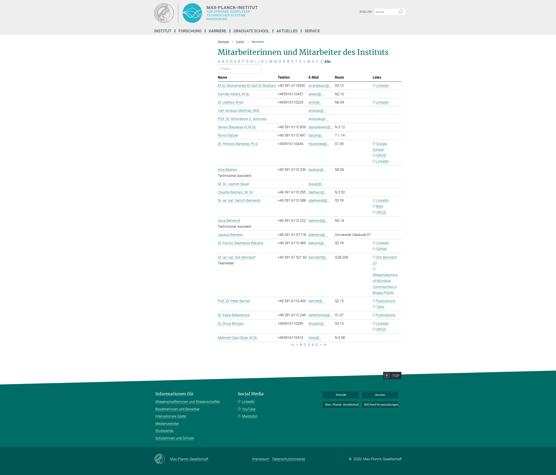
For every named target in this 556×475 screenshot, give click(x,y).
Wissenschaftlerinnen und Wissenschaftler (187, 402)
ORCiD (381, 212)
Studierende (164, 431)
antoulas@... (318, 119)
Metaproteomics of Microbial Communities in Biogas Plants (385, 284)
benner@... (317, 301)
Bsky (380, 206)
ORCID (381, 155)
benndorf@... (318, 257)
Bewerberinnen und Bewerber (177, 409)
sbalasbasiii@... (321, 127)
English (366, 11)
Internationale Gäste (170, 416)
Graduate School (251, 31)
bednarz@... (318, 192)
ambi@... (315, 102)
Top (395, 376)
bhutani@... (317, 324)
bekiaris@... (317, 243)
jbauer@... (316, 184)
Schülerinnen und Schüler (174, 438)
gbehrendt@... (319, 200)
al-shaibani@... (320, 86)
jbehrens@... (318, 235)
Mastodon (250, 416)
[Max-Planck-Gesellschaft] (162, 459)
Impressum (260, 459)
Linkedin (382, 86)
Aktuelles (287, 31)
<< (292, 345)
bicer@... (315, 338)
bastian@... (317, 170)
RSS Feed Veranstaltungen (381, 404)
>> (325, 345)
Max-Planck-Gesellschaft (342, 404)
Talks (380, 307)
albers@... (316, 94)
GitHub (381, 249)
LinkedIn (382, 102)
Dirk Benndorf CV (385, 260)
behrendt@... (318, 221)
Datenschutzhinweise (288, 459)
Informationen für (174, 393)
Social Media (251, 393)
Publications (385, 301)
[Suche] (400, 12)
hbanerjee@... (319, 144)
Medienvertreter (167, 424)
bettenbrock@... (321, 315)
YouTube (248, 409)
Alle (327, 61)
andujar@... (317, 111)
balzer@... (316, 135)
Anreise (380, 394)
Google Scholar (380, 147)
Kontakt (341, 394)
